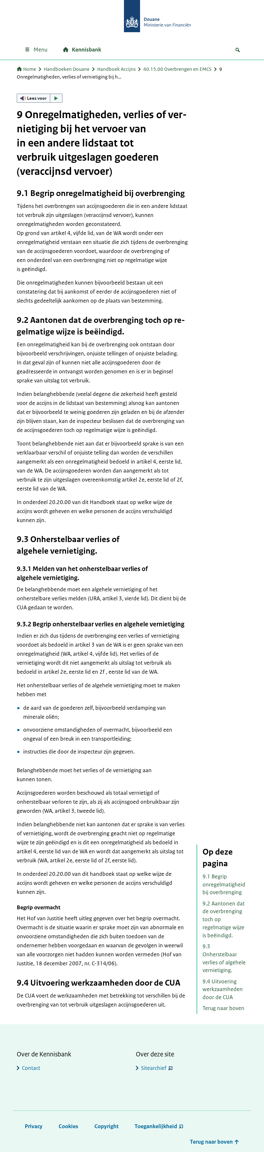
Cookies (68, 1126)
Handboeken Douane (67, 69)
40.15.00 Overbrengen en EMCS (177, 69)
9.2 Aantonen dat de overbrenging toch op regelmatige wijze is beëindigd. (224, 919)
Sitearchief (153, 1068)
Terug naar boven (223, 1008)
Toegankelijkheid (156, 1126)
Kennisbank (86, 49)
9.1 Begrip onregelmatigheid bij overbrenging (224, 884)
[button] (39, 98)
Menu (40, 49)
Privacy (33, 1126)
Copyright (106, 1126)
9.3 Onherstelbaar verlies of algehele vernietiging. (224, 958)
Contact (31, 1068)
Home (29, 69)
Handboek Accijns (116, 69)
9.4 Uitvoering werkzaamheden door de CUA (223, 989)
